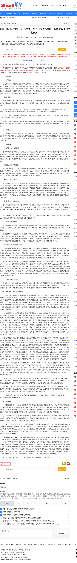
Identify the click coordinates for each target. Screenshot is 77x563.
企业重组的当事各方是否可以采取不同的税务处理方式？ (18, 515)
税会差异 (69, 13)
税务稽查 (52, 13)
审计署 (48, 544)
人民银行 (42, 544)
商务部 (13, 544)
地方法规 (17, 13)
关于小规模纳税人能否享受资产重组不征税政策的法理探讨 (19, 509)
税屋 (2, 23)
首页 (1, 13)
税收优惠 (35, 13)
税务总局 (18, 544)
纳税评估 (60, 13)
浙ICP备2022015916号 (25, 559)
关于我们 (8, 550)
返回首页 (66, 23)
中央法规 (9, 13)
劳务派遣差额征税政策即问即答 (11, 512)
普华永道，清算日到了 (37, 17)
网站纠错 (27, 550)
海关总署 (36, 544)
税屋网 (3, 550)
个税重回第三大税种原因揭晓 (11, 17)
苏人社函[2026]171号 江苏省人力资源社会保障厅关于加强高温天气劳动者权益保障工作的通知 (28, 521)
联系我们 (21, 550)
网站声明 (14, 550)
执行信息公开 (69, 544)
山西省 (14, 23)
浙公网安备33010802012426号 (9, 559)
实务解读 (26, 13)
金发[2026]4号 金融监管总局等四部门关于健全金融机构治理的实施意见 (22, 518)
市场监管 (30, 544)
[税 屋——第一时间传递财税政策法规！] (11, 8)
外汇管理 (53, 544)
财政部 (8, 544)
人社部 (24, 544)
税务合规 (43, 13)
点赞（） (6, 464)
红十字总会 (61, 544)
